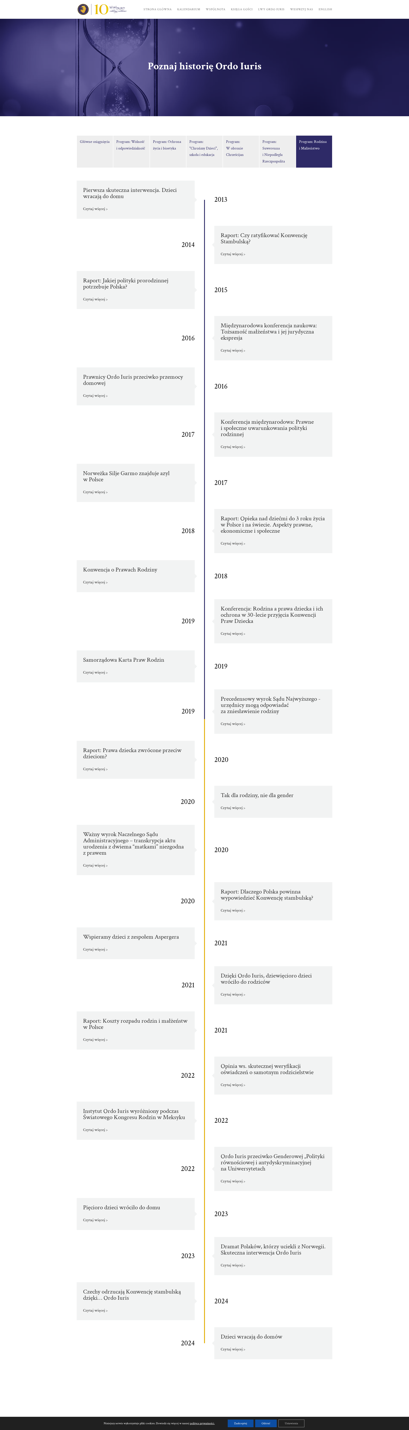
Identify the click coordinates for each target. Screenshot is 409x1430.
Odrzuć (266, 1423)
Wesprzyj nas (301, 9)
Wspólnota (215, 9)
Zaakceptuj (240, 1423)
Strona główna (158, 9)
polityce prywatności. (202, 1423)
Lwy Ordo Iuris (271, 9)
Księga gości (242, 9)
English (325, 9)
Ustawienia (291, 1423)
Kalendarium (188, 9)
